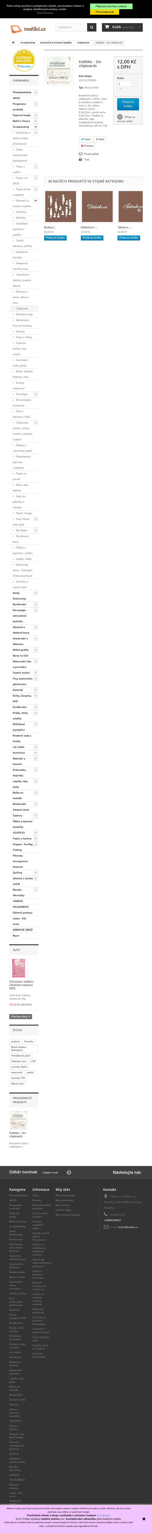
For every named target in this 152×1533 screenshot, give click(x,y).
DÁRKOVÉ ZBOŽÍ (23, 929)
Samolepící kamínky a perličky (20, 229)
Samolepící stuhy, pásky (20, 363)
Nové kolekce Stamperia (18, 1049)
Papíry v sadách (19, 169)
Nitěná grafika (21, 650)
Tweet (86, 139)
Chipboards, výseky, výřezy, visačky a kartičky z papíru (22, 431)
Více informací (45, 12)
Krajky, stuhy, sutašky (20, 716)
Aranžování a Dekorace (20, 641)
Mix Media (21, 530)
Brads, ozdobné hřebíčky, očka (23, 374)
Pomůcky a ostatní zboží (20, 584)
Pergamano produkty (19, 107)
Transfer (28, 1041)
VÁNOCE (18, 901)
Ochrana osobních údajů (37, 1225)
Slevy (16, 950)
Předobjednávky (22, 92)
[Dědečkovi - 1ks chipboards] (97, 206)
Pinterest (88, 145)
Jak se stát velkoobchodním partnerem (42, 1263)
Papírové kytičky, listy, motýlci (20, 349)
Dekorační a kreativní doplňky (22, 203)
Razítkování (19, 604)
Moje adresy (63, 1205)
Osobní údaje (63, 1210)
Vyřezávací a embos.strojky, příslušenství (21, 138)
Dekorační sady (24, 314)
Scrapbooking (21, 126)
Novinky (37, 1200)
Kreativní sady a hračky (22, 738)
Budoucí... (50, 227)
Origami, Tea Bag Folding (23, 847)
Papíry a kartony (22, 838)
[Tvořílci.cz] (29, 28)
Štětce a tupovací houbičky (22, 824)
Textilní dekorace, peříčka (22, 243)
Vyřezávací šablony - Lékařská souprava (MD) (22, 985)
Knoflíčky (20, 212)
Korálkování (20, 707)
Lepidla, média (23, 559)
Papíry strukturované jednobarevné (20, 155)
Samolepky (21, 394)
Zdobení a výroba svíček (23, 881)
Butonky (20, 331)
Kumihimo (19, 752)
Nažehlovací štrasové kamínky (22, 323)
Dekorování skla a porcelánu (22, 664)
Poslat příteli (91, 154)
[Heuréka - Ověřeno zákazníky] (24, 60)
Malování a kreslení (19, 761)
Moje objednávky (65, 1195)
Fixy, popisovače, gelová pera (23, 681)
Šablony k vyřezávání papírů (22, 448)
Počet (120, 78)
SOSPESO (19, 832)
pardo (30, 1072)
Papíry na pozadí (19, 476)
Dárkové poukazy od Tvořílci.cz (39, 1286)
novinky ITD (18, 1078)
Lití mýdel (18, 747)
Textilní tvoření (21, 672)
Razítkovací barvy (21, 539)
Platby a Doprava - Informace (38, 1274)
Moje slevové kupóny (68, 1215)
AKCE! (16, 98)
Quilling (17, 872)
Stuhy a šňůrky (23, 337)
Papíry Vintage (23, 513)
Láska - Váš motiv (19, 921)
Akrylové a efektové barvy (21, 630)
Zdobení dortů (21, 809)
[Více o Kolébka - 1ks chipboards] (18, 1120)
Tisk (86, 159)
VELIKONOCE (21, 907)
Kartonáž (18, 690)
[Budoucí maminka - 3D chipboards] (60, 206)
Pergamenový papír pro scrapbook (22, 462)
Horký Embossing (19, 596)
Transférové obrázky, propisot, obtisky (22, 280)
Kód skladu (85, 76)
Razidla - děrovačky (18, 892)
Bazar (16, 935)
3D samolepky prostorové (22, 403)
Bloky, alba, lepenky (21, 488)
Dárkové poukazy (22, 912)
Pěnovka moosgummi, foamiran (20, 861)
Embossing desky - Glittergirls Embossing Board (22, 570)
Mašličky (20, 217)
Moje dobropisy (65, 1200)
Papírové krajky (22, 115)
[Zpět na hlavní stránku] (13, 42)
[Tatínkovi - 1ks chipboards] (134, 206)
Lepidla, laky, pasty (20, 784)
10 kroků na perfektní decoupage (39, 1321)
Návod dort (17, 1083)
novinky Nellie (19, 1066)
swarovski (17, 1072)
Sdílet (100, 139)
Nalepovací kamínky (20, 255)
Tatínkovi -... (125, 227)
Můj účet (63, 1189)
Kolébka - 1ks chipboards (17, 1134)
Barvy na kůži (20, 655)
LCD (33, 1061)
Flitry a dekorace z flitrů (21, 414)
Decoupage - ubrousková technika (20, 616)
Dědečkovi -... (89, 227)
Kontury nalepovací (18, 385)
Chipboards (21, 308)
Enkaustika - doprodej (20, 773)
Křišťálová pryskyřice (19, 727)
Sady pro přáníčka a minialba (19, 502)
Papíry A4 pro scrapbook (22, 192)
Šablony (17, 815)
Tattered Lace (18, 1061)
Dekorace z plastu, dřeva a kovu (21, 297)
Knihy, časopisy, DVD (22, 698)
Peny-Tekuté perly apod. (21, 522)
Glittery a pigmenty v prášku (23, 550)
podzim (15, 1041)
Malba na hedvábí (18, 795)
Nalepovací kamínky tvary (20, 266)
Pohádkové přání (21, 1055)
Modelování (19, 804)
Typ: (81, 87)
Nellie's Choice (21, 121)
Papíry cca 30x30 (20, 181)
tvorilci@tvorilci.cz (128, 1227)
